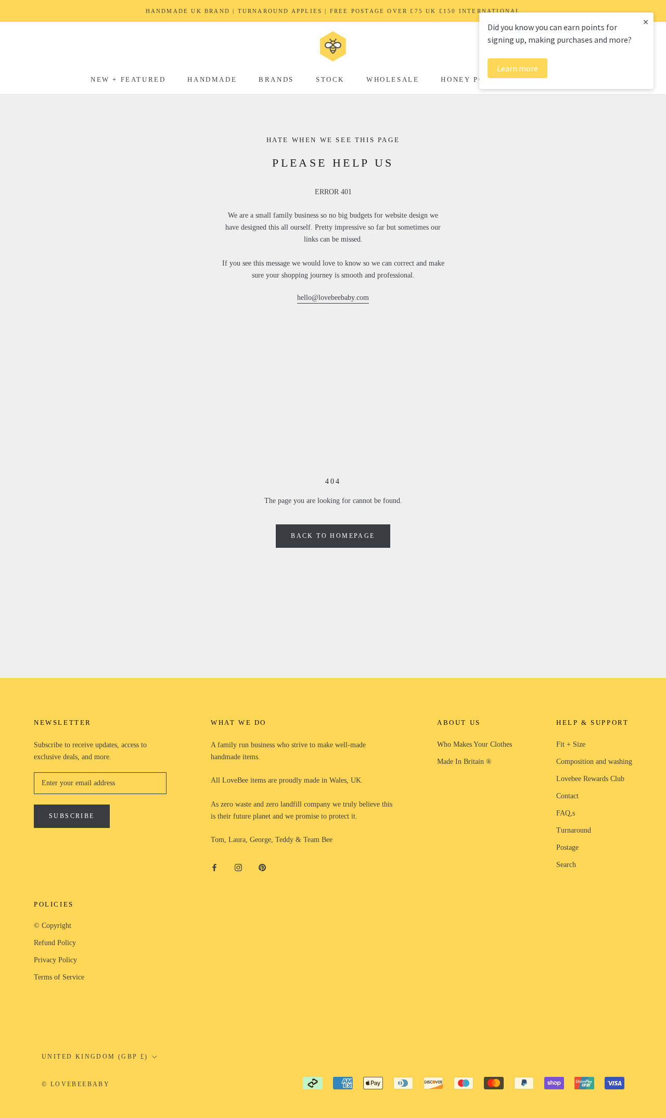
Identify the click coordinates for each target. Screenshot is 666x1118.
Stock (330, 79)
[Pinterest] (262, 867)
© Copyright (52, 925)
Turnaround (573, 830)
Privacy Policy (55, 960)
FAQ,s (565, 813)
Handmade (212, 79)
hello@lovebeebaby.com (333, 298)
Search (566, 865)
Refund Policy (55, 943)
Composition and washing (594, 761)
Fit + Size (570, 744)
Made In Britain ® (464, 761)
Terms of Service (59, 977)
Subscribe (72, 816)
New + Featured (128, 79)
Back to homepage (333, 535)
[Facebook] (214, 867)
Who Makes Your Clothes (474, 744)
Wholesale (392, 79)
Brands (276, 79)
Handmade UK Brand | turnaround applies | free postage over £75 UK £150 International (333, 11)
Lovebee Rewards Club (590, 779)
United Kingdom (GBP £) (95, 1056)
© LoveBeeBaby (76, 1084)
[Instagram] (238, 867)
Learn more (517, 68)
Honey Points (472, 79)
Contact (567, 796)
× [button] (645, 21)
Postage (567, 847)
